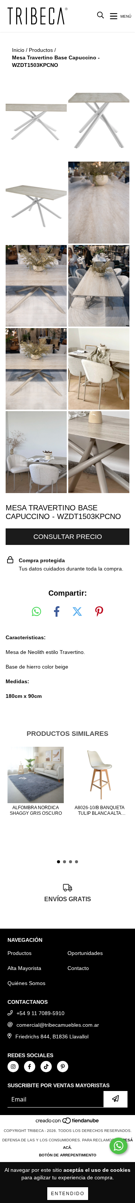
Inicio (18, 50)
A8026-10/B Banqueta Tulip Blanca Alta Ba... (99, 810)
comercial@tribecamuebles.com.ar (57, 1025)
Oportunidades (85, 953)
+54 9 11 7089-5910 (40, 1013)
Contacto (78, 968)
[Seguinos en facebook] (29, 1066)
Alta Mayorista (24, 968)
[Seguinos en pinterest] (62, 1066)
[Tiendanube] (67, 1123)
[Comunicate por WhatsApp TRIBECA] (119, 1146)
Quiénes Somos (26, 983)
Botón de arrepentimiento (67, 1155)
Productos (41, 50)
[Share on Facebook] (56, 611)
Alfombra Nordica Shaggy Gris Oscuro (36, 810)
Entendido (67, 1193)
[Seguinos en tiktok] (46, 1066)
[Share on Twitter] (77, 611)
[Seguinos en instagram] (13, 1066)
